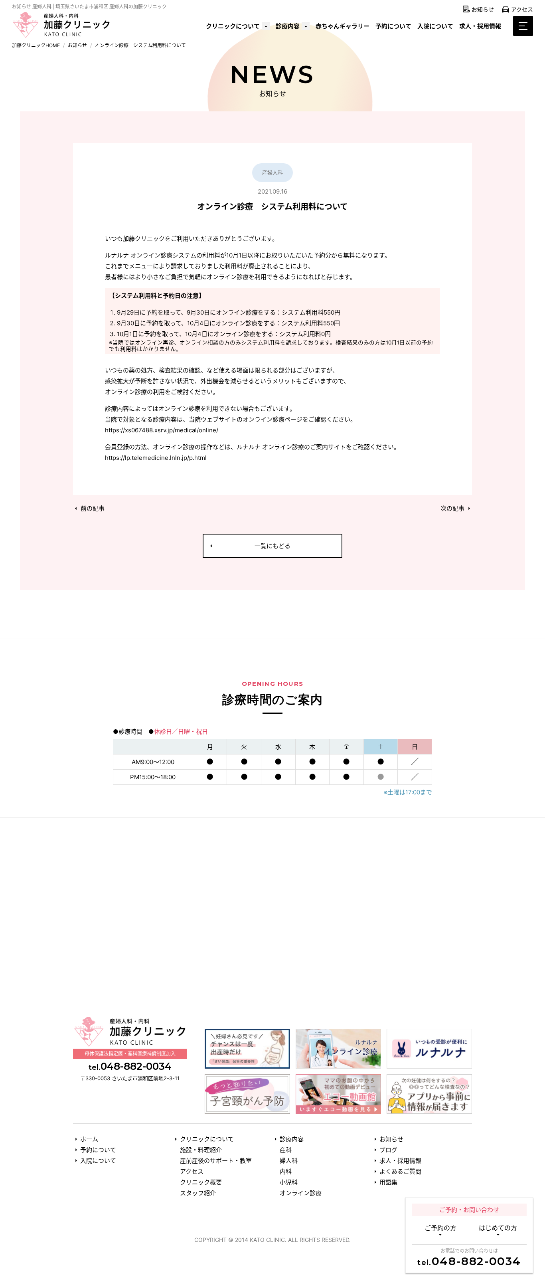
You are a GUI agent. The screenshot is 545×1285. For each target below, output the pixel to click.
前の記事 (92, 508)
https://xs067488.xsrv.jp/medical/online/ (161, 430)
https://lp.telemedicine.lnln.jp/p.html (156, 457)
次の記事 (453, 508)
